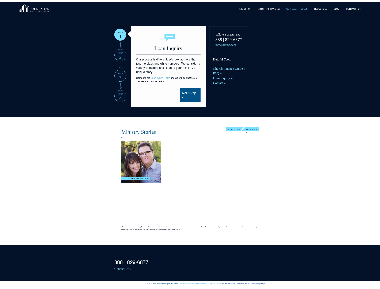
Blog (336, 8)
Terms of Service (215, 283)
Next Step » (189, 95)
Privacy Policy (202, 283)
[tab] (120, 35)
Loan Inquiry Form (160, 77)
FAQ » (217, 73)
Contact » (219, 83)
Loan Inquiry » (223, 78)
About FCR (245, 8)
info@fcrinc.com (225, 44)
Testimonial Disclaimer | (188, 283)
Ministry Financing (269, 8)
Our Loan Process (297, 8)
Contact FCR (353, 8)
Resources (320, 8)
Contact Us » (123, 269)
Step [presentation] (120, 35)
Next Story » (252, 129)
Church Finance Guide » (229, 68)
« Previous (234, 129)
